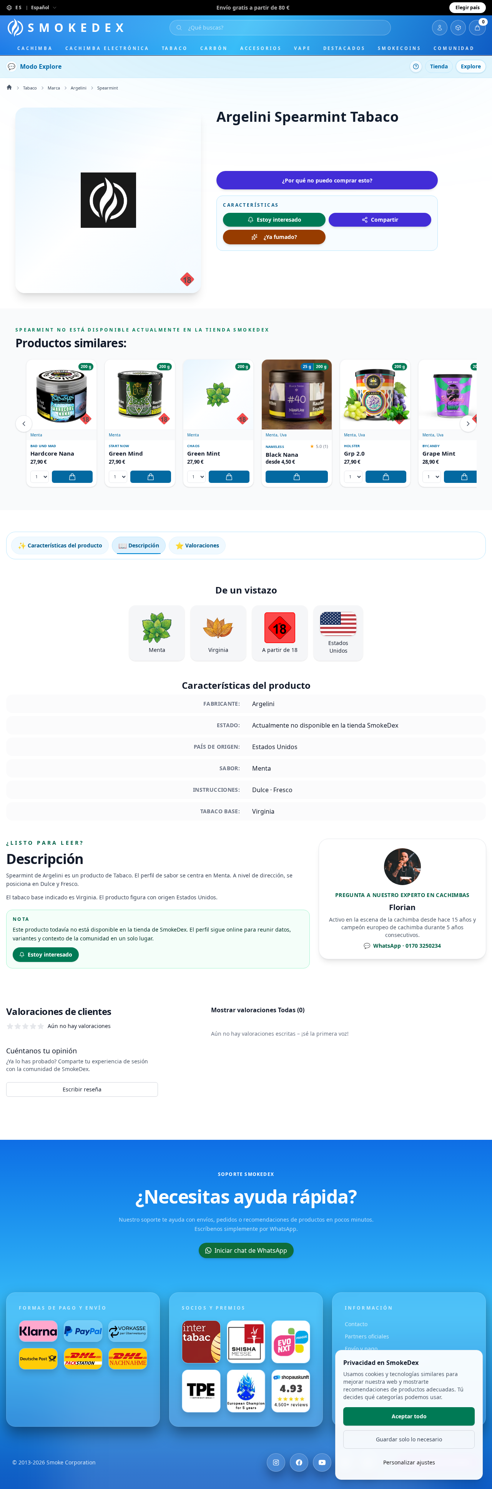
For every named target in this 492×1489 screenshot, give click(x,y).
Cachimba (35, 48)
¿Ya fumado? (280, 236)
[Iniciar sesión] (439, 27)
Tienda (439, 66)
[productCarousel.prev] (23, 423)
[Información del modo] (416, 66)
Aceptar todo (409, 1416)
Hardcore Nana (52, 453)
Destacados (344, 48)
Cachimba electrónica (107, 48)
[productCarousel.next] (468, 423)
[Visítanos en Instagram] (276, 1462)
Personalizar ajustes (409, 1462)
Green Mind (126, 453)
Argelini (78, 88)
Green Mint (203, 453)
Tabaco (175, 48)
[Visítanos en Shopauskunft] (291, 1391)
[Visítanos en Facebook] (299, 1462)
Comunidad (454, 48)
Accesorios (261, 48)
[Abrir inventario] (458, 27)
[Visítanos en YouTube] (322, 1462)
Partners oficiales (367, 1336)
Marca (54, 88)
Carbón (214, 48)
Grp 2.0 (354, 453)
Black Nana (282, 454)
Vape (302, 48)
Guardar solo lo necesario (409, 1439)
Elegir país (467, 7)
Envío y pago (361, 1348)
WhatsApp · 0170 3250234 (402, 945)
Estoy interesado (50, 954)
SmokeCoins (399, 48)
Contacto (356, 1324)
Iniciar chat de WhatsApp (250, 1250)
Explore (471, 66)
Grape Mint (438, 453)
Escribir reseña (82, 1089)
